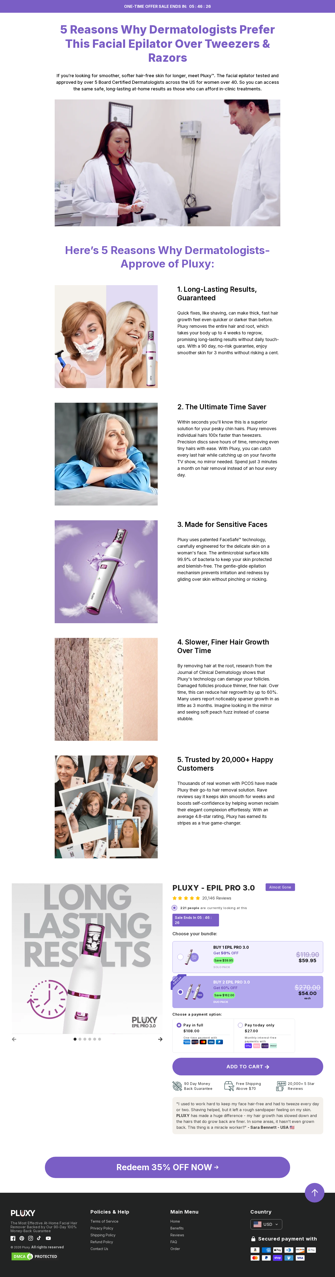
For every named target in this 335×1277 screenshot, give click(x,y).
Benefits (177, 1228)
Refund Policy (101, 1242)
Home (175, 1221)
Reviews (177, 1235)
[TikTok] (39, 1238)
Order (175, 1249)
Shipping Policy (103, 1235)
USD (267, 1224)
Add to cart (245, 1067)
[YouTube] (48, 1238)
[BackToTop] (314, 1193)
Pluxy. (26, 1247)
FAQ (173, 1242)
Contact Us (99, 1249)
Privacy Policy (101, 1228)
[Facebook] (13, 1238)
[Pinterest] (21, 1238)
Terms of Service (104, 1221)
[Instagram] (30, 1238)
